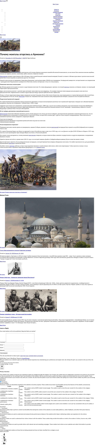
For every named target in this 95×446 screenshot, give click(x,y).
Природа (57, 19)
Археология (56, 26)
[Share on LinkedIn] (4, 444)
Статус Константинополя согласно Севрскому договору (15, 250)
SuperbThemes (25, 358)
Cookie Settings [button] (4, 364)
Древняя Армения (58, 12)
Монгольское (3, 113)
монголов (11, 143)
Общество (56, 22)
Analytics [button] (2, 415)
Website (2, 350)
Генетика (56, 28)
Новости (56, 9)
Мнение (58, 25)
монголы (66, 87)
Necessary (4, 381)
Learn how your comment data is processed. (31, 355)
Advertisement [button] (4, 421)
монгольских (32, 135)
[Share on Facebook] (4, 435)
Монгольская (3, 76)
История (58, 13)
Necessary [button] (2, 380)
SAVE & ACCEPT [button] (4, 431)
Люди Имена (56, 29)
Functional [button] (2, 406)
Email (2, 347)
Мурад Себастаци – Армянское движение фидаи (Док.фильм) (17, 277)
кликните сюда (40, 147)
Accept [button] (11, 364)
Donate (56, 32)
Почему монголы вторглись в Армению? (16, 192)
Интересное (56, 30)
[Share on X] (4, 438)
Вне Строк (55, 4)
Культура (57, 15)
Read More (3, 261)
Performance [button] (3, 411)
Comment (3, 342)
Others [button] (2, 427)
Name (2, 344)
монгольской (54, 127)
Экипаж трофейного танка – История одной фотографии (16, 314)
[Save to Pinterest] (5, 440)
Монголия (21, 96)
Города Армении (57, 18)
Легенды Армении (58, 20)
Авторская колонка (58, 23)
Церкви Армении (57, 16)
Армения (56, 11)
